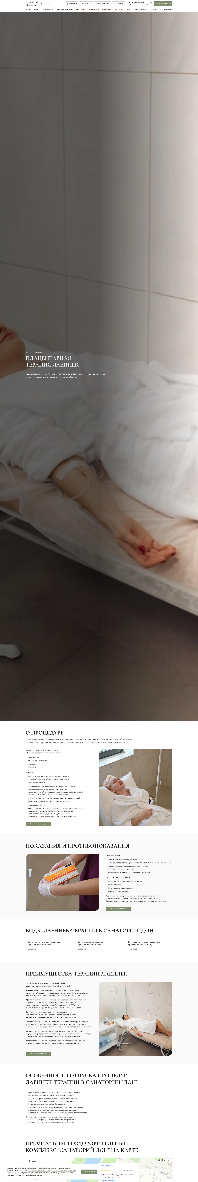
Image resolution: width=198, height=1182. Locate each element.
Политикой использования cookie (39, 1170)
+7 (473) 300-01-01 (136, 2)
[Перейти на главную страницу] (32, 3)
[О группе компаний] (46, 4)
